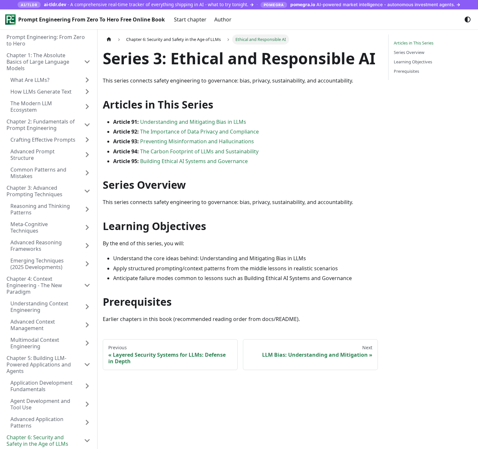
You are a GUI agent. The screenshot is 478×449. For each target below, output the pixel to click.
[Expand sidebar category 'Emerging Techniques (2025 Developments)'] (87, 263)
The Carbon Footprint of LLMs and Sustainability (199, 151)
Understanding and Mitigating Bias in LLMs (193, 121)
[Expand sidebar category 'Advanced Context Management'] (87, 324)
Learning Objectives (413, 62)
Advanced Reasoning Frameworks (36, 245)
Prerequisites (406, 71)
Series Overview (409, 52)
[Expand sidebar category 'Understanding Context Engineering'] (87, 306)
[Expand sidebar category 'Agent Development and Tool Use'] (87, 404)
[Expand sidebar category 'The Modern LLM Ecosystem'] (87, 106)
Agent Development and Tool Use (40, 404)
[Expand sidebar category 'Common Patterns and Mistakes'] (87, 172)
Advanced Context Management (32, 325)
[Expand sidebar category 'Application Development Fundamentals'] (87, 386)
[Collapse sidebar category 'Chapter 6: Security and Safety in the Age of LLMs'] (87, 440)
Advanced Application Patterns (36, 422)
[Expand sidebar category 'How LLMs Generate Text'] (87, 91)
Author (223, 19)
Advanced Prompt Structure (32, 154)
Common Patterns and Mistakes (38, 173)
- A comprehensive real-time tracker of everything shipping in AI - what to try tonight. (137, 4)
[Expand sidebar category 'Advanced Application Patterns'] (87, 422)
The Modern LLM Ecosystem (31, 106)
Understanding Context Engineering (39, 307)
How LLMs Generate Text (41, 91)
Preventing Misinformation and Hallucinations (197, 141)
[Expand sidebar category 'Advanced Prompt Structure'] (87, 154)
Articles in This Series (413, 43)
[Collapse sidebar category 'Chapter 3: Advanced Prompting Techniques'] (87, 191)
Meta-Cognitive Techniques (29, 227)
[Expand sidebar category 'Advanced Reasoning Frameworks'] (87, 245)
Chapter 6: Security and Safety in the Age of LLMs (37, 440)
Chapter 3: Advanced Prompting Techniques (34, 191)
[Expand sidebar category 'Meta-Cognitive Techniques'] (87, 227)
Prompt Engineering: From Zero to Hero (46, 40)
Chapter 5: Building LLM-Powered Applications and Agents (39, 364)
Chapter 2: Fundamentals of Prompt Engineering (41, 125)
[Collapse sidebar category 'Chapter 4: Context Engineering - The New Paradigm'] (87, 285)
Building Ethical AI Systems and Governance (194, 161)
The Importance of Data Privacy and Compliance (199, 131)
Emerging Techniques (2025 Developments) (37, 264)
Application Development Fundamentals (41, 386)
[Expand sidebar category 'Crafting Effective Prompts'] (87, 140)
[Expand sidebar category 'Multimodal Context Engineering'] (87, 343)
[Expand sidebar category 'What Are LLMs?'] (87, 80)
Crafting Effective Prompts (42, 139)
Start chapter (190, 19)
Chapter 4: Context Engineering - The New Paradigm (34, 285)
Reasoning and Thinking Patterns (40, 209)
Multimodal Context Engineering (34, 343)
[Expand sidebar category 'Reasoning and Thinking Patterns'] (87, 209)
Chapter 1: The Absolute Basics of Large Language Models (38, 62)
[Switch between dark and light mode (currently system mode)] (467, 19)
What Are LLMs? (29, 79)
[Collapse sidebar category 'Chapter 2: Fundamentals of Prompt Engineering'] (87, 124)
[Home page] (109, 39)
